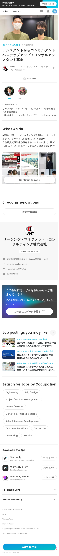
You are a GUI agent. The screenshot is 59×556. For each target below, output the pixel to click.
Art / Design (31, 392)
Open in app (48, 4)
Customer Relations (16, 428)
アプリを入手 (48, 458)
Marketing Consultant (29, 251)
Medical (28, 435)
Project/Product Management (22, 399)
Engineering (11, 392)
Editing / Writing (14, 406)
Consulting (11, 435)
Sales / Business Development (22, 421)
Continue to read (29, 180)
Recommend (29, 211)
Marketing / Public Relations (21, 413)
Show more (50, 115)
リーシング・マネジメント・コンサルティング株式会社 (29, 242)
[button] (30, 450)
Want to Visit (30, 547)
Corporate (40, 428)
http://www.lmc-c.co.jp (17, 264)
